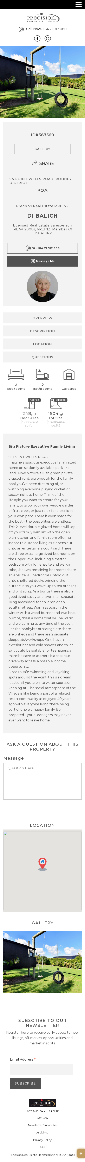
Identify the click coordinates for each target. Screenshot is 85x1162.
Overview (42, 318)
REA (42, 1147)
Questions (42, 357)
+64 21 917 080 (55, 29)
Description (42, 331)
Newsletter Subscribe (42, 1125)
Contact (42, 1117)
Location (42, 344)
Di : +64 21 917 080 (45, 248)
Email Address (23, 1060)
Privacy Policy (42, 1140)
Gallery (43, 149)
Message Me (44, 261)
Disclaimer (42, 1132)
